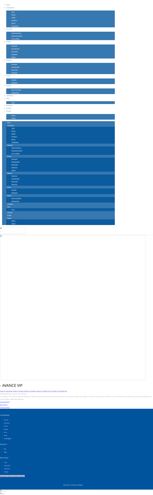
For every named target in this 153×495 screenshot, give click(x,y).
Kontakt (8, 108)
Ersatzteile (13, 80)
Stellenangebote (15, 92)
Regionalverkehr (15, 48)
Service (8, 75)
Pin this (50, 391)
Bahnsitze (9, 60)
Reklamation (14, 82)
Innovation (9, 29)
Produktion (14, 20)
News (7, 98)
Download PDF (4, 402)
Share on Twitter (18, 391)
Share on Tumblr (41, 391)
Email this (64, 391)
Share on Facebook (6, 391)
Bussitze (8, 41)
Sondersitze (14, 54)
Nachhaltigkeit (15, 26)
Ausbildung (9, 95)
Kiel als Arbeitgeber (16, 90)
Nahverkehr (14, 46)
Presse (13, 102)
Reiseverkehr (14, 51)
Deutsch (8, 111)
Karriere (8, 85)
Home (8, 5)
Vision (13, 12)
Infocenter (9, 105)
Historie (13, 23)
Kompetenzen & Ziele (16, 36)
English (13, 115)
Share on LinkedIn (30, 391)
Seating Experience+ (16, 33)
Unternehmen (10, 7)
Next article (3, 405)
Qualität (13, 17)
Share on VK (57, 391)
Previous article (5, 407)
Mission (13, 14)
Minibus (13, 57)
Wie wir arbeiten (15, 38)
